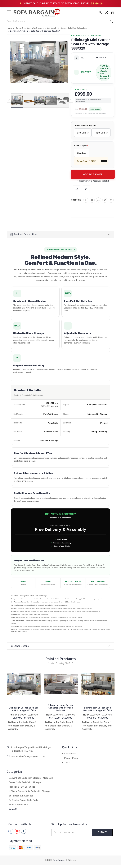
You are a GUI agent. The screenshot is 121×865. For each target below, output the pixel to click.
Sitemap (72, 860)
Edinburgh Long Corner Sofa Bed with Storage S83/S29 (60, 708)
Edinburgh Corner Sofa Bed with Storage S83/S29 (24, 709)
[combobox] (60, 21)
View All (13, 809)
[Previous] (9, 100)
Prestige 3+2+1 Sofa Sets (22, 787)
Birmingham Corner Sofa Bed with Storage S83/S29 (97, 709)
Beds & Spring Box (18, 804)
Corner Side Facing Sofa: (86, 125)
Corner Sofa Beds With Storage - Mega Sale (31, 778)
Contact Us (70, 753)
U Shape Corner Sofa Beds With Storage (29, 791)
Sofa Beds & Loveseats (21, 795)
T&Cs (67, 762)
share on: (76, 199)
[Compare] (106, 14)
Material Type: (81, 145)
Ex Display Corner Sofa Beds (23, 800)
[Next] (71, 100)
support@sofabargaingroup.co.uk (28, 756)
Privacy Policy (71, 758)
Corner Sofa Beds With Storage (25, 782)
